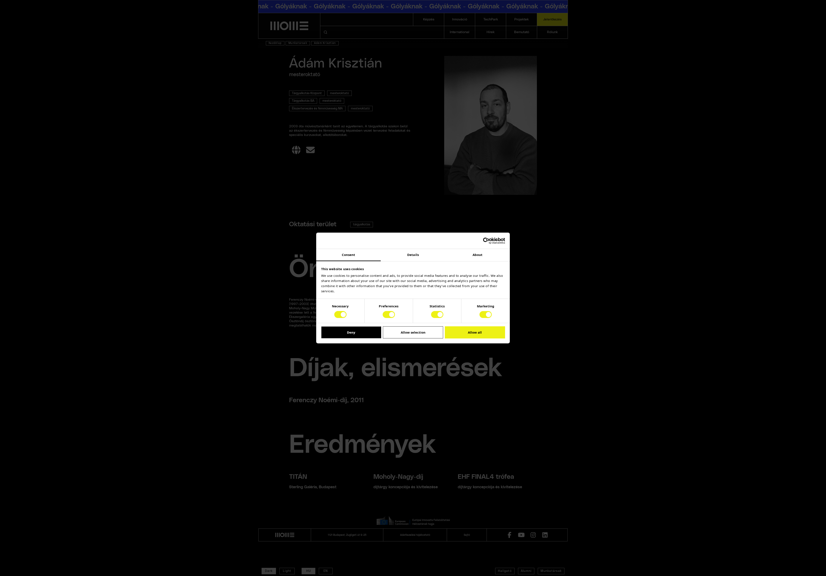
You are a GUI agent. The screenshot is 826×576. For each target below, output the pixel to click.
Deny (351, 332)
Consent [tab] (348, 255)
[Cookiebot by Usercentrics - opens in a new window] (486, 240)
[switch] (389, 314)
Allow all (475, 332)
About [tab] (478, 255)
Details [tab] (413, 255)
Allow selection (413, 332)
